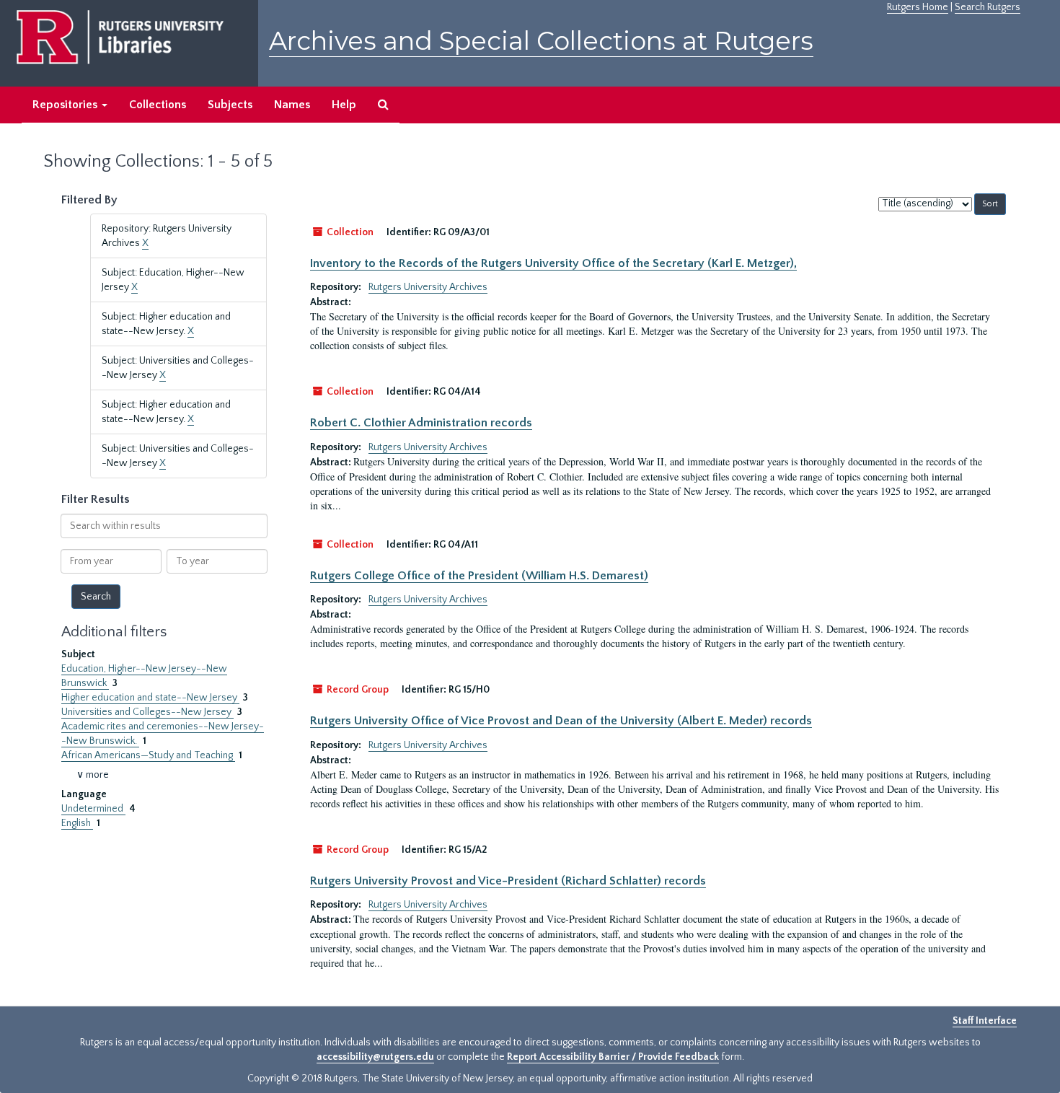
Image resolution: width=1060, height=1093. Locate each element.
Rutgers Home (917, 7)
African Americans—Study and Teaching (148, 755)
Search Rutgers (987, 7)
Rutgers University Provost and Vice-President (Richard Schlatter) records (508, 880)
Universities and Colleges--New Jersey (147, 712)
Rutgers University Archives (427, 287)
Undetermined (93, 809)
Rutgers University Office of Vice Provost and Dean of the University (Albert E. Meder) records (561, 720)
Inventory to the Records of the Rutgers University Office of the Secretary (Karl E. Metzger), (553, 263)
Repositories (66, 104)
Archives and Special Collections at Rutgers (541, 40)
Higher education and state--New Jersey (150, 697)
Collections (157, 104)
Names (292, 104)
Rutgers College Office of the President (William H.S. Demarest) (479, 575)
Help (344, 104)
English (77, 823)
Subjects (230, 104)
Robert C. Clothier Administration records (421, 422)
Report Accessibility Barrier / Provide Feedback (613, 1057)
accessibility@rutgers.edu (375, 1057)
